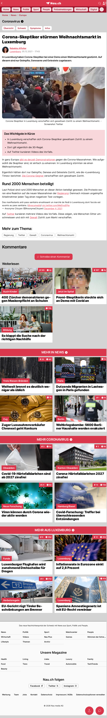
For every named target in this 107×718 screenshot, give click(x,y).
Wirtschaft (5, 637)
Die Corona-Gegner (33, 175)
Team (16, 694)
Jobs (24, 694)
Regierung (63, 193)
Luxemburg (15, 51)
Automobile (71, 664)
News (13, 15)
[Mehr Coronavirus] (53, 439)
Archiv (47, 642)
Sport (46, 632)
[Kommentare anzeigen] (100, 711)
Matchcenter (71, 632)
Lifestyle (5, 642)
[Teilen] (89, 711)
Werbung (6, 694)
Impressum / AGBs (64, 694)
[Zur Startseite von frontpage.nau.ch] (53, 3)
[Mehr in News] (53, 352)
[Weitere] (102, 9)
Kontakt (34, 694)
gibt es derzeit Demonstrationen (37, 159)
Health (4, 659)
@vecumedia (34, 205)
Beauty (4, 669)
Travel (47, 664)
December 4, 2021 (53, 208)
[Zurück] (1, 3)
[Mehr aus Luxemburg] (53, 530)
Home (5, 15)
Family (90, 659)
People (90, 632)
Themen (26, 642)
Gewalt (33, 217)
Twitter (10, 214)
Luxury (69, 659)
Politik (25, 632)
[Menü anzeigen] (105, 3)
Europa (22, 15)
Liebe (46, 659)
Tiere (25, 664)
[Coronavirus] (53, 21)
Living (25, 659)
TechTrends (92, 664)
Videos (26, 637)
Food (3, 664)
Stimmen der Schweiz (97, 637)
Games (69, 637)
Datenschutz (46, 694)
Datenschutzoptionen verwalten (90, 694)
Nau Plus (48, 637)
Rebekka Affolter (18, 48)
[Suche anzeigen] (99, 3)
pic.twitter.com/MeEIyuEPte (56, 205)
